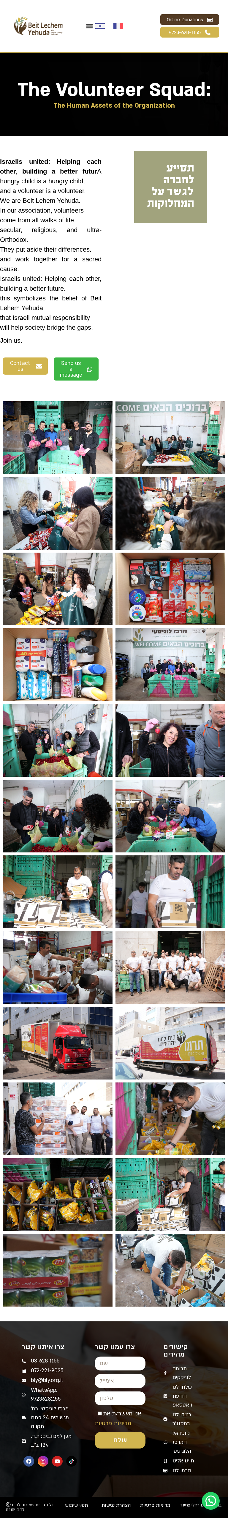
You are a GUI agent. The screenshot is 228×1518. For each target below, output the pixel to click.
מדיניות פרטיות (113, 1423)
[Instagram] (43, 1461)
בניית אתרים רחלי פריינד (201, 1505)
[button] (89, 26)
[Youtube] (57, 1461)
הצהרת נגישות (116, 1505)
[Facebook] (28, 1461)
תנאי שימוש (76, 1505)
